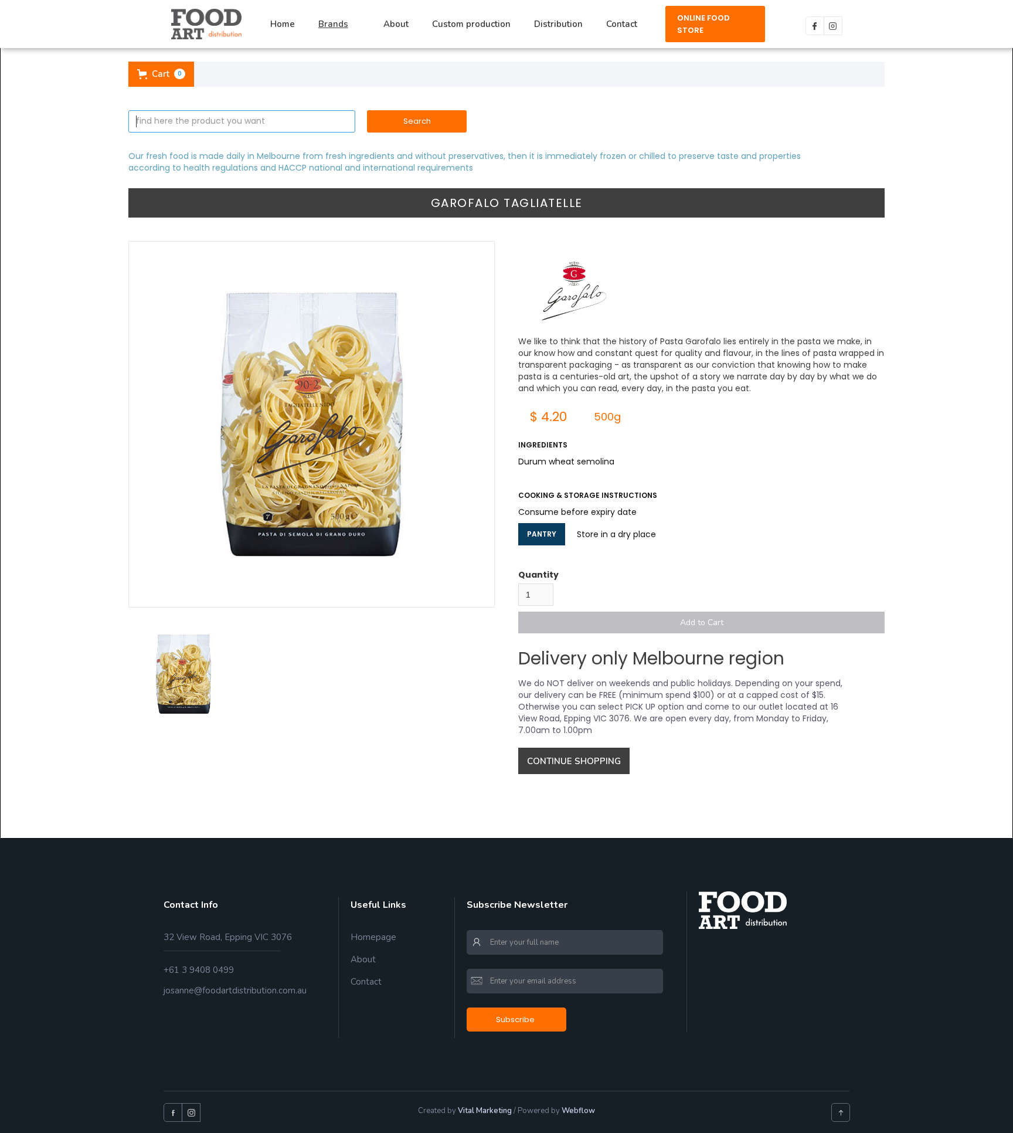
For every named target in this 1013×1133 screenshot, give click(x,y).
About (396, 24)
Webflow (578, 1110)
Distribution (558, 24)
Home (282, 24)
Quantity (538, 575)
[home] (206, 24)
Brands (333, 24)
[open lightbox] (311, 424)
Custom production (471, 24)
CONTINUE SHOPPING (574, 761)
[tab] (183, 674)
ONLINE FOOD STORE (703, 24)
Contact (621, 24)
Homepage (373, 937)
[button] (339, 24)
